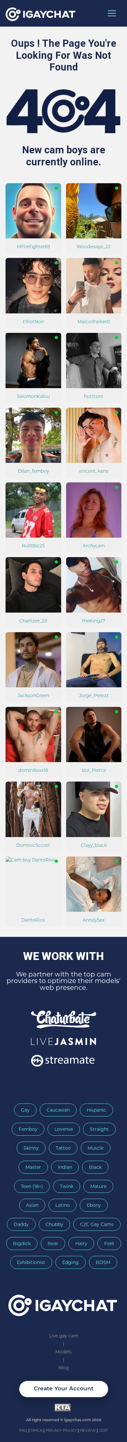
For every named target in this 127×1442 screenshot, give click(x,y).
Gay (25, 1110)
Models (63, 1351)
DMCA (37, 1430)
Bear (53, 1243)
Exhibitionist (31, 1262)
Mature (98, 1186)
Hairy (81, 1243)
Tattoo (63, 1148)
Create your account (63, 1389)
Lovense (63, 1129)
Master (33, 1167)
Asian (32, 1205)
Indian (65, 1167)
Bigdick (22, 1243)
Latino (62, 1205)
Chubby (54, 1224)
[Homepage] (63, 1303)
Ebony (94, 1205)
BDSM (103, 1262)
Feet (109, 1243)
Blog (63, 1367)
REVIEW (88, 1430)
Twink (66, 1186)
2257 (103, 1430)
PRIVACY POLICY (62, 1430)
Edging (70, 1262)
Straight (99, 1129)
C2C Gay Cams (97, 1224)
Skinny (31, 1148)
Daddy (21, 1224)
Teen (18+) (32, 1186)
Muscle (96, 1148)
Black (95, 1167)
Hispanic (96, 1110)
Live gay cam (63, 1335)
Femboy (28, 1129)
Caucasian (58, 1110)
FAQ (23, 1430)
